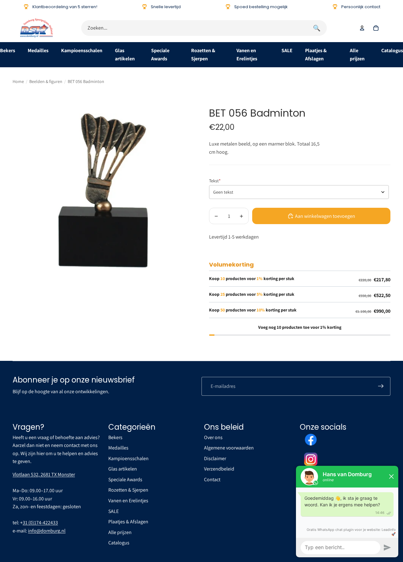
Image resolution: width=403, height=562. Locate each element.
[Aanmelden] (381, 386)
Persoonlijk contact (360, 7)
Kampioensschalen (81, 50)
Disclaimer (215, 458)
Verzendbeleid (219, 469)
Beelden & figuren (45, 81)
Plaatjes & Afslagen (128, 521)
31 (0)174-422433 (40, 522)
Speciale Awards (125, 479)
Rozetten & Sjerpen (128, 490)
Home (18, 81)
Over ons (213, 437)
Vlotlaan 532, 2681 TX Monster (44, 474)
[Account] (362, 28)
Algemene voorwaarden (229, 447)
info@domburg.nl (46, 530)
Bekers (7, 50)
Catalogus (392, 50)
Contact (212, 479)
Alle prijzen (120, 532)
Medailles (38, 50)
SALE (286, 50)
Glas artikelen (122, 469)
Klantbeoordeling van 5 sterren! (64, 7)
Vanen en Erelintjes (128, 500)
